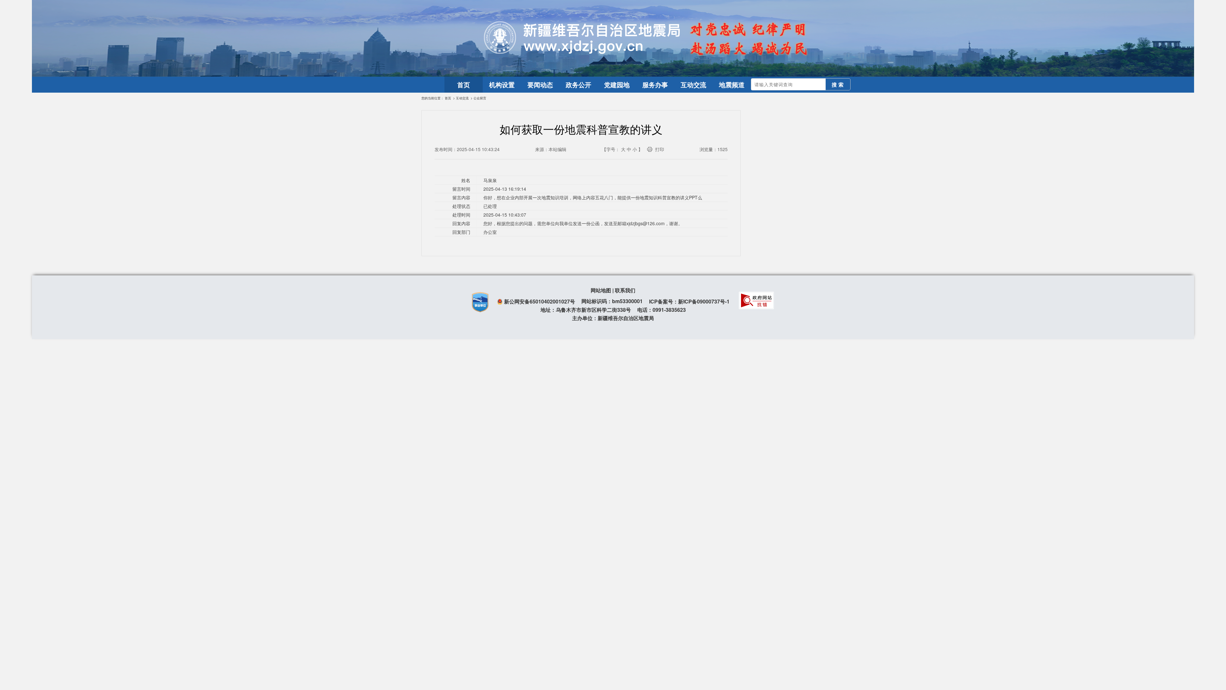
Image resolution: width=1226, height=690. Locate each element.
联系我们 (625, 290)
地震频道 (732, 84)
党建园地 (617, 84)
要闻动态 (540, 84)
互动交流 (693, 84)
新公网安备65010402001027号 (539, 301)
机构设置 (502, 84)
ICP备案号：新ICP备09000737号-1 (689, 301)
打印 (659, 149)
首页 (463, 84)
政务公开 (578, 84)
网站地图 (601, 290)
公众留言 (479, 98)
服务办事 (655, 84)
